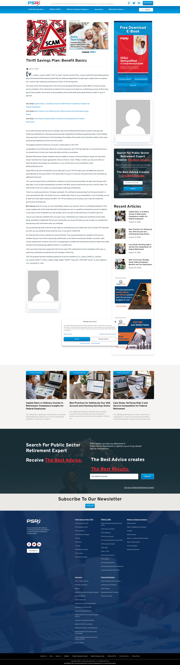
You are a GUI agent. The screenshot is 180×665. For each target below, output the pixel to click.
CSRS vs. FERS (105, 551)
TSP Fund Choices (80, 531)
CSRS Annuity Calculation (108, 544)
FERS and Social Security (108, 555)
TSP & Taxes (78, 542)
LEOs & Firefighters (132, 546)
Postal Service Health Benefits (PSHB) (85, 603)
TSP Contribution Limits (81, 527)
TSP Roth (77, 538)
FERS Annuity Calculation (108, 529)
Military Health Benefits (133, 542)
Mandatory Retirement (133, 549)
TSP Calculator (79, 553)
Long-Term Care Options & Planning (84, 620)
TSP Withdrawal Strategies (82, 534)
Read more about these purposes (108, 334)
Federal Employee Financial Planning (110, 581)
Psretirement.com (32, 530)
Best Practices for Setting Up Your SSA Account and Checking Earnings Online (140, 231)
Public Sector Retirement (88, 661)
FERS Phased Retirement (108, 562)
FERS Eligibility (105, 559)
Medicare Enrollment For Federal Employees (86, 592)
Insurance (78, 577)
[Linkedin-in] (139, 3)
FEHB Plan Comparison (81, 585)
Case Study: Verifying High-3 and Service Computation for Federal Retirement (140, 247)
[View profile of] (43, 301)
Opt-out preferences (85, 343)
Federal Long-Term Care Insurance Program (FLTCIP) (86, 615)
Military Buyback (131, 523)
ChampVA (129, 531)
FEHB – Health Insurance (81, 581)
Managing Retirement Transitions (110, 592)
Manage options (104, 339)
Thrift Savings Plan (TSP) (84, 520)
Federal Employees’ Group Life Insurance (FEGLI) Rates (86, 632)
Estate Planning (105, 588)
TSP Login (77, 546)
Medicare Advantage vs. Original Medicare (86, 628)
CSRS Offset (104, 548)
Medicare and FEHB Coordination (84, 624)
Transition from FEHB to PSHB (83, 607)
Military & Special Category (137, 520)
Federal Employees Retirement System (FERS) (111, 524)
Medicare (77, 588)
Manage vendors (68, 334)
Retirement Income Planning (108, 585)
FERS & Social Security (107, 536)
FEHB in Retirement (80, 600)
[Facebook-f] (129, 3)
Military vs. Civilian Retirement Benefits (137, 538)
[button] (115, 322)
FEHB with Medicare (80, 596)
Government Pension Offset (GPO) (110, 570)
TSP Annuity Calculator (81, 557)
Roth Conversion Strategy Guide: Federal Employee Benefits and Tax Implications (140, 262)
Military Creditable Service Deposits (136, 527)
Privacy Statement (95, 343)
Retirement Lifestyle (106, 596)
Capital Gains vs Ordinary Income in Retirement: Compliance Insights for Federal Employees (45, 406)
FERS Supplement (106, 533)
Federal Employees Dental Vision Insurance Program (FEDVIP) (86, 638)
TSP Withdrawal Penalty (81, 549)
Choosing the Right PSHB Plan (83, 611)
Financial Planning (108, 577)
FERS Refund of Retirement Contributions (112, 566)
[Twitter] (134, 3)
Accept (77, 339)
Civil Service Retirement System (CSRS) (112, 540)
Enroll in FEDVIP (79, 643)
